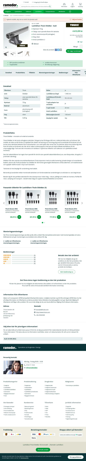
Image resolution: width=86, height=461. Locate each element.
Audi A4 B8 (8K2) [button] (10, 339)
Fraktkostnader (29, 412)
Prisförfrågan (28, 417)
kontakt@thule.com (42, 310)
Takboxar (28, 11)
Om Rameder (8, 403)
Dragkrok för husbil (50, 389)
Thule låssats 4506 (31, 209)
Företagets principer (9, 406)
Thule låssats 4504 (11, 209)
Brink (47, 406)
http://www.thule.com (43, 312)
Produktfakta (20, 73)
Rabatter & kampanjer (9, 412)
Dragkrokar (28, 385)
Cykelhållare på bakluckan (31, 391)
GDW (47, 408)
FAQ (26, 410)
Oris (47, 412)
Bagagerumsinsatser (9, 393)
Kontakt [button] (27, 2)
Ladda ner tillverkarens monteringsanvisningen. (12, 242)
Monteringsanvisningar (47, 73)
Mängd (75, 47)
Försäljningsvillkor (70, 408)
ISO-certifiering (8, 408)
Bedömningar (63, 73)
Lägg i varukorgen (75, 51)
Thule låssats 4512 (71, 209)
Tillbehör (32, 73)
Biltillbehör (62, 11)
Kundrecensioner (70, 410)
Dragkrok (8, 11)
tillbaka (6, 15)
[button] (72, 5)
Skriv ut (36, 44)
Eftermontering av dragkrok (52, 393)
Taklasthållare (28, 387)
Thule (47, 414)
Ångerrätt (68, 406)
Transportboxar (50, 11)
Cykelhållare (18, 11)
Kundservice (28, 403)
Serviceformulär (29, 419)
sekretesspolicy (24, 458)
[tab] (5, 54)
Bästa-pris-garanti (29, 406)
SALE (5, 396)
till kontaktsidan (31, 368)
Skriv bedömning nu (66, 272)
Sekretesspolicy (70, 414)
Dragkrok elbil (49, 385)
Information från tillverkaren (76, 73)
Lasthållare (38, 11)
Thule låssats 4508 (51, 209)
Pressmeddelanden (9, 410)
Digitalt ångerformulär (71, 419)
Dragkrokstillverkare (51, 391)
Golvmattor (7, 391)
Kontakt (27, 414)
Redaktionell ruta (70, 412)
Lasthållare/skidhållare (10, 389)
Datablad (8, 73)
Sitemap (68, 417)
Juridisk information (73, 403)
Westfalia (48, 417)
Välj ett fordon (77, 19)
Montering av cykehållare (72, 385)
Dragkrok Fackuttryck (51, 387)
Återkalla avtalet (43, 450)
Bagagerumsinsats (29, 396)
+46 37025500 (40, 315)
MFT (47, 410)
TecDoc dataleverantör (10, 414)
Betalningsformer (29, 408)
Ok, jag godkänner (75, 457)
